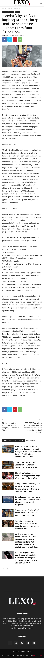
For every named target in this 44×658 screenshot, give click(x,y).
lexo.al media (8, 35)
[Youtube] (34, 643)
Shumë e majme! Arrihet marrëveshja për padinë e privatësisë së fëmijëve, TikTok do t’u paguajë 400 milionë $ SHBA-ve (26, 557)
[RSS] (22, 643)
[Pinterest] (15, 39)
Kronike (17, 12)
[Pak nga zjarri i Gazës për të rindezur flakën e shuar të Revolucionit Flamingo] (8, 513)
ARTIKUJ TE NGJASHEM (13, 440)
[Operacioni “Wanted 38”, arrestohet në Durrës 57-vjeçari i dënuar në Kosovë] (8, 465)
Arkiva (29, 651)
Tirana (23, 651)
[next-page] (7, 568)
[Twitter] (9, 39)
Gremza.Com (37, 655)
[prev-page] (3, 568)
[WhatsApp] (20, 39)
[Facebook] (4, 39)
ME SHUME (30, 440)
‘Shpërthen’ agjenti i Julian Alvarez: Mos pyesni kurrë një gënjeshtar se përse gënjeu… (27, 475)
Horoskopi (16, 651)
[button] (3, 3)
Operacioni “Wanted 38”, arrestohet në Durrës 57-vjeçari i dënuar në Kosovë (26, 464)
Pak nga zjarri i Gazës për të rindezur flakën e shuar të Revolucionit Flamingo (27, 512)
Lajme (10, 8)
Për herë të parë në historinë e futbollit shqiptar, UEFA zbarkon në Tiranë (12, 426)
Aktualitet (17, 8)
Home (4, 8)
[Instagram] (16, 643)
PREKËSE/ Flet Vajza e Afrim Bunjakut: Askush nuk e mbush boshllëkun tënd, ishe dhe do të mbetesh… (33, 428)
